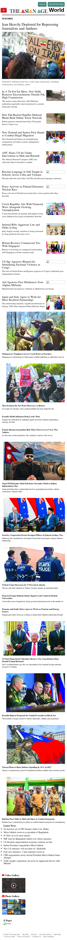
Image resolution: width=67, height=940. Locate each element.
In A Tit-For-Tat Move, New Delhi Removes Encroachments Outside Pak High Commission (23, 94)
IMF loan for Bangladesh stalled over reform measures (27, 838)
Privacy (34, 934)
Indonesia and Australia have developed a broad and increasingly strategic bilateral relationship (32, 539)
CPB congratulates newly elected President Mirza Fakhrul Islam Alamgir (32, 856)
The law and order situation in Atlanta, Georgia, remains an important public (30, 588)
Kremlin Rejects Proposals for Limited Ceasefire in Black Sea (29, 715)
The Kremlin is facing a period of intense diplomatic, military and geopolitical (30, 718)
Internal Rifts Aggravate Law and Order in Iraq (21, 226)
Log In (42, 4)
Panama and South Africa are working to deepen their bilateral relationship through (32, 614)
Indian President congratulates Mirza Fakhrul (23, 845)
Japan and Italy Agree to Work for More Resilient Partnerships (21, 298)
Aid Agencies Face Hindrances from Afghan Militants (22, 283)
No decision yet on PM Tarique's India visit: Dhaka (26, 828)
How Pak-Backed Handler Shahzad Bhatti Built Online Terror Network (22, 116)
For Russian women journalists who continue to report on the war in (27, 435)
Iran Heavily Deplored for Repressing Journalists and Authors (30, 26)
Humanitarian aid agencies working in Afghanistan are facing (28, 288)
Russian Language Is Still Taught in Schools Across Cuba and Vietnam (22, 173)
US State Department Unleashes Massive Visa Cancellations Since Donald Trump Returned (30, 660)
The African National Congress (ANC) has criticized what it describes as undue (19, 161)
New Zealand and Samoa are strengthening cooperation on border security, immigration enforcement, (20, 142)
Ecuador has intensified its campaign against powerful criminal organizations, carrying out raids (30, 420)
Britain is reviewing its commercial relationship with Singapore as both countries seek (22, 251)
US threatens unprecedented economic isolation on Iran (28, 842)
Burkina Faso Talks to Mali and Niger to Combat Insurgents (28, 818)
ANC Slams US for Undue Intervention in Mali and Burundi (20, 154)
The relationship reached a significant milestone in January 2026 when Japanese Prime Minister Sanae (23, 305)
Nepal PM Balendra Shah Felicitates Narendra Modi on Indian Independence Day (29, 484)
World (56, 10)
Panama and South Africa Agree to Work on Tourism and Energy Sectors (30, 610)
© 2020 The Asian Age (11, 934)
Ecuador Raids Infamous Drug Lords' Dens (21, 416)
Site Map (25, 934)
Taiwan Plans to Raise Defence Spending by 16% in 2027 (26, 767)
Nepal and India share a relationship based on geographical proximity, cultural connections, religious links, (30, 490)
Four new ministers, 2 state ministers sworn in (24, 851)
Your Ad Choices (45, 934)
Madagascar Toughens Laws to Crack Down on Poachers (27, 353)
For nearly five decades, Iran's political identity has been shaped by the (28, 408)
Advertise (57, 934)
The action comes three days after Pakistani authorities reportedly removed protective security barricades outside (23, 104)
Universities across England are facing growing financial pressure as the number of (32, 601)
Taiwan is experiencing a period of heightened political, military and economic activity (33, 770)
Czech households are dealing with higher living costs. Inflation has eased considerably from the (22, 215)
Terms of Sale (9, 937)
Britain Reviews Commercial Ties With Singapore (21, 244)
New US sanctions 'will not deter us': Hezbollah (25, 848)
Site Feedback (48, 937)
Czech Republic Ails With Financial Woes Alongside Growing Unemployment (22, 207)
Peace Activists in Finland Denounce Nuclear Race (23, 188)
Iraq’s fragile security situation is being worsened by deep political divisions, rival (22, 232)
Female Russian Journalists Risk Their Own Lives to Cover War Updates (30, 431)
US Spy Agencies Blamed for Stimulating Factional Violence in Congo (21, 264)
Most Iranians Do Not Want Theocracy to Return (23, 405)
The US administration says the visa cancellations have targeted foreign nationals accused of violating (31, 665)
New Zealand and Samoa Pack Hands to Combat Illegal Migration (23, 133)
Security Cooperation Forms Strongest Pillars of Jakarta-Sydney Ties (32, 535)
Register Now (56, 4)
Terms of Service (23, 937)
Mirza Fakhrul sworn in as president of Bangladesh (26, 832)
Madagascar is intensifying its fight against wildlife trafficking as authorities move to (33, 357)
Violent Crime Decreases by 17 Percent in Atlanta (23, 584)
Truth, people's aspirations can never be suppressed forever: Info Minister (32, 862)
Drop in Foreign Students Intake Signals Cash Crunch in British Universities (29, 597)
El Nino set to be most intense (17, 835)
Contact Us (36, 937)
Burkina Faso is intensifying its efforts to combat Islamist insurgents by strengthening (33, 822)
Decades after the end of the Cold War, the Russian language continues (31, 178)
